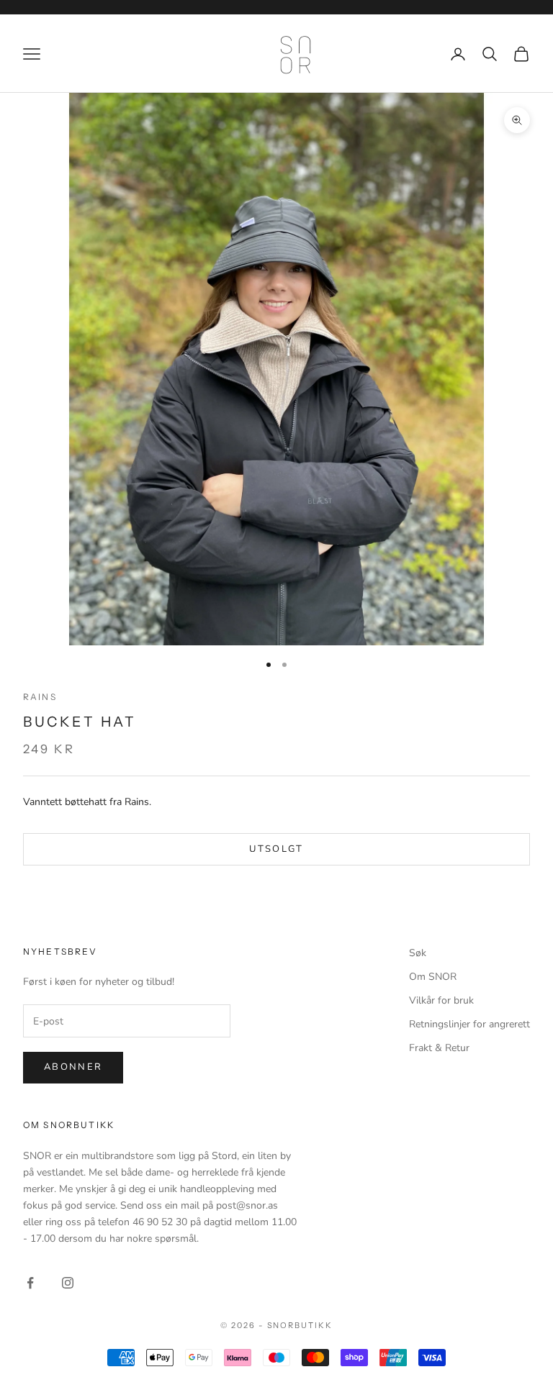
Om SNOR (433, 976)
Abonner (73, 1066)
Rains (40, 696)
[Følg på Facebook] (30, 1283)
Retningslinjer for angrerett (469, 1024)
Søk (417, 953)
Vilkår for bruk (441, 1000)
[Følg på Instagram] (67, 1283)
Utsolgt (276, 848)
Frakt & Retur (439, 1048)
